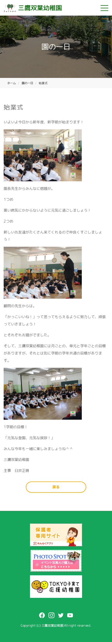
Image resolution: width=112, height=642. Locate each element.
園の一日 (27, 83)
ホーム (11, 83)
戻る (56, 486)
